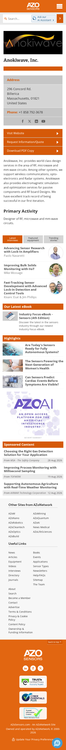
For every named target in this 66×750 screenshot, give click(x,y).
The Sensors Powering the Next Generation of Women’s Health (44, 364)
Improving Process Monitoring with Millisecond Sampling (30, 469)
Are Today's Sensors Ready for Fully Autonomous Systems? (42, 348)
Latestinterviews (12, 239)
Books (36, 552)
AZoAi (36, 522)
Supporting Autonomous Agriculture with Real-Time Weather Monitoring (31, 485)
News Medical (41, 527)
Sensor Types (41, 566)
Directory (13, 575)
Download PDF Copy (20, 151)
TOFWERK (15, 476)
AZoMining (39, 513)
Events (37, 557)
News (11, 552)
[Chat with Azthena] (57, 743)
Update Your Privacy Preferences (34, 739)
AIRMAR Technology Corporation (28, 493)
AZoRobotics (15, 522)
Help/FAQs (39, 575)
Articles (12, 557)
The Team (39, 584)
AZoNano (13, 518)
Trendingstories (53, 239)
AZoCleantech (16, 527)
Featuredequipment (33, 239)
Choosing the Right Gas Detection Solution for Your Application (28, 453)
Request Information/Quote (25, 142)
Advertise (14, 607)
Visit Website (15, 133)
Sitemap (38, 579)
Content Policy (16, 624)
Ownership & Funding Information (20, 630)
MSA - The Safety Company (24, 460)
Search (12, 593)
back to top (53, 641)
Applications (40, 561)
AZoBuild (13, 536)
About (11, 589)
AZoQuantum (41, 518)
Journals (13, 579)
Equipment (14, 561)
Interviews (14, 570)
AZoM (11, 513)
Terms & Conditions (20, 611)
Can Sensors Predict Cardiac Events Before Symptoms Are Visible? (42, 380)
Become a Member (19, 598)
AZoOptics (14, 531)
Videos (12, 566)
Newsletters (40, 570)
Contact (12, 602)
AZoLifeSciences (42, 531)
